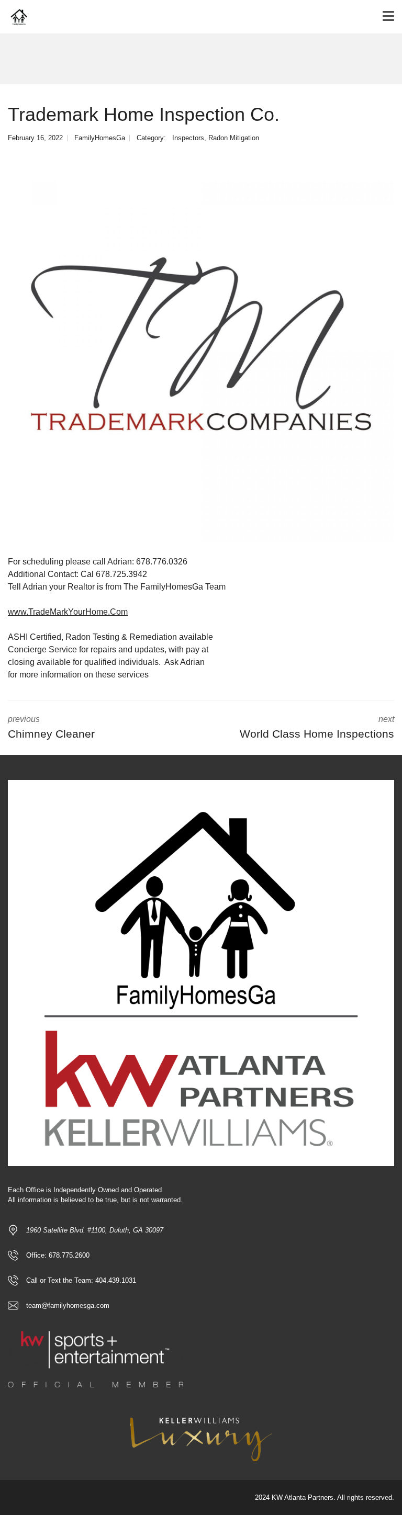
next (317, 727)
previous (51, 727)
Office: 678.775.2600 (58, 1255)
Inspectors (188, 138)
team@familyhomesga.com (67, 1305)
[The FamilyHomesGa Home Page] (14, 17)
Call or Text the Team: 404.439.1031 (81, 1280)
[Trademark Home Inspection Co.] (201, 350)
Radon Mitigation (233, 138)
